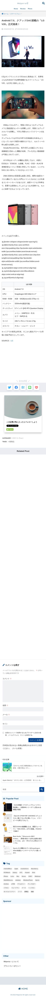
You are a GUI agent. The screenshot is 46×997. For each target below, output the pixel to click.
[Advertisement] (23, 359)
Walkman (37, 876)
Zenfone (6, 884)
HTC (21, 872)
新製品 (12, 442)
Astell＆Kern (24, 868)
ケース (24, 888)
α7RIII (13, 884)
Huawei (27, 872)
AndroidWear (8, 868)
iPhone (6, 876)
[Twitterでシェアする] (9, 387)
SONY (30, 876)
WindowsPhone (28, 880)
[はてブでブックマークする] (23, 387)
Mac (18, 876)
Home (16, 9)
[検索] (41, 789)
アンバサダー (32, 884)
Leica (12, 876)
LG (12, 341)
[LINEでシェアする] (30, 387)
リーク (20, 891)
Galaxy (15, 872)
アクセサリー (21, 884)
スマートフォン (18, 438)
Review (23, 9)
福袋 (32, 891)
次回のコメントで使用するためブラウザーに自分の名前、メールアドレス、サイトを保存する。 (23, 734)
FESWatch (7, 872)
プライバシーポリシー (12, 966)
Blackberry (34, 868)
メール (6, 715)
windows (18, 880)
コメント (7, 678)
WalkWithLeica (8, 880)
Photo (30, 9)
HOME (24, 988)
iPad (33, 872)
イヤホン (6, 888)
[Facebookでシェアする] (16, 387)
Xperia (37, 880)
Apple (16, 868)
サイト (5, 724)
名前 (5, 705)
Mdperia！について (11, 961)
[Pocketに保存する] (36, 387)
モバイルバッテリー (9, 891)
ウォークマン (15, 888)
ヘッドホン (31, 888)
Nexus (24, 876)
